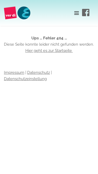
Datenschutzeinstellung (25, 78)
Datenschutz (38, 72)
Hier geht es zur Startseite (49, 50)
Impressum (14, 72)
